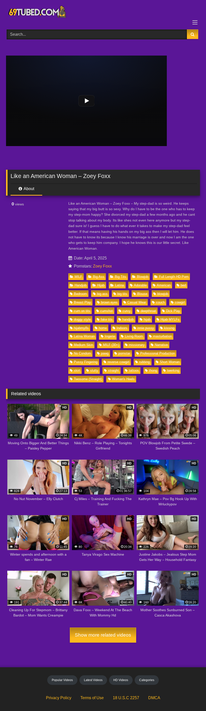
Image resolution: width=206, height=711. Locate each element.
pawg (105, 353)
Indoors (122, 328)
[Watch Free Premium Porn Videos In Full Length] (103, 13)
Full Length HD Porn (173, 277)
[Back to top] (190, 696)
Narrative (161, 345)
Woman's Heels (123, 379)
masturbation (162, 336)
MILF (78, 277)
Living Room (134, 336)
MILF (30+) (111, 345)
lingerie (110, 336)
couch (160, 302)
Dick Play (173, 311)
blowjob (162, 294)
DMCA (154, 698)
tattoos (134, 370)
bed (183, 285)
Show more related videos (103, 635)
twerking (173, 370)
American (164, 285)
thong (153, 370)
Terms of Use (92, 698)
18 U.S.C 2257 (126, 698)
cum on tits (82, 311)
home (103, 328)
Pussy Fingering (85, 362)
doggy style (82, 319)
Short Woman (170, 362)
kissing (169, 328)
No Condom (82, 353)
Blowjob (142, 277)
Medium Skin (83, 345)
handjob (128, 319)
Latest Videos (93, 680)
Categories (146, 680)
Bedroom (80, 294)
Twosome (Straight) (88, 379)
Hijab (101, 285)
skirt (77, 370)
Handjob (80, 285)
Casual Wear (136, 302)
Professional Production (157, 353)
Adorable (140, 285)
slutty (94, 370)
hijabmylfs (81, 328)
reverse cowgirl (118, 362)
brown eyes (109, 302)
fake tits (107, 319)
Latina (119, 285)
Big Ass (98, 277)
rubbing (144, 362)
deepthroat (148, 311)
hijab (147, 319)
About (28, 189)
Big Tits (120, 277)
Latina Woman (84, 336)
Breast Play (82, 302)
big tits (122, 294)
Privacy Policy (58, 698)
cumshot (106, 311)
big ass (102, 294)
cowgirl (180, 302)
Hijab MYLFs (170, 319)
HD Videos (120, 680)
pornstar (124, 353)
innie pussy (145, 328)
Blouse (142, 294)
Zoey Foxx (102, 266)
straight (113, 370)
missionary (137, 345)
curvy (127, 311)
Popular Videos (62, 680)
